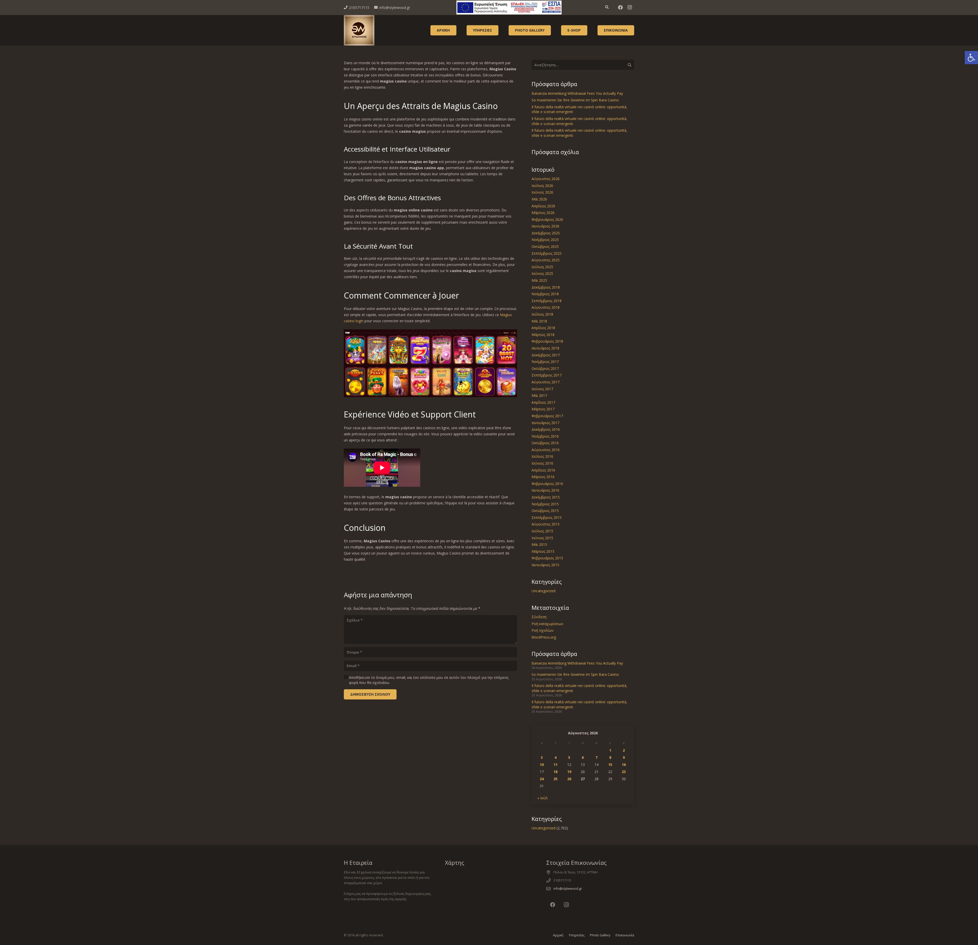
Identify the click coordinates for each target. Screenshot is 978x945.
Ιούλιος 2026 (542, 185)
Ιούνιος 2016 (542, 463)
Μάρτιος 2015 (543, 551)
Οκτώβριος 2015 (545, 510)
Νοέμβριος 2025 (545, 239)
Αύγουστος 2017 (546, 382)
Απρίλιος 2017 (543, 402)
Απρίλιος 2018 (543, 327)
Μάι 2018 (539, 321)
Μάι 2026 (539, 199)
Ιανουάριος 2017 (545, 422)
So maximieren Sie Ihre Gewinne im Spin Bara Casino (575, 100)
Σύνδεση (539, 616)
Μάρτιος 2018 (543, 334)
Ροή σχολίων (543, 630)
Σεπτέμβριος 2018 (547, 300)
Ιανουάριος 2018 (545, 348)
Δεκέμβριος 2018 (546, 287)
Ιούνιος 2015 (542, 537)
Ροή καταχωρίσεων (547, 623)
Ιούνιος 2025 (542, 273)
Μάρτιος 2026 (543, 212)
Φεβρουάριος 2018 (547, 341)
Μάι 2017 (539, 395)
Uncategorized (543, 590)
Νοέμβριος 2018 (545, 293)
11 (555, 764)
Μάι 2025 (539, 280)
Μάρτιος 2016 (543, 476)
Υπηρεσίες (577, 935)
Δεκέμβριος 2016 (546, 429)
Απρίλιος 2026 (543, 206)
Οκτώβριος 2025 (545, 246)
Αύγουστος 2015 (546, 524)
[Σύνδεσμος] (509, 8)
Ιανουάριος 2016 (545, 490)
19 (569, 771)
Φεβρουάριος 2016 (547, 483)
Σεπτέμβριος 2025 (547, 253)
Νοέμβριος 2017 (545, 361)
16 (624, 764)
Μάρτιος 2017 (543, 409)
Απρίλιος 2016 (543, 470)
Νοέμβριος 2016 (545, 436)
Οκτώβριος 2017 (545, 368)
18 (555, 771)
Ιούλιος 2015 (542, 531)
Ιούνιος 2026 (542, 192)
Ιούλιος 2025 (542, 266)
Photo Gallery (600, 935)
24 (542, 778)
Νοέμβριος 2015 (545, 504)
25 (555, 778)
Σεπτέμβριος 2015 (547, 517)
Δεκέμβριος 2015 (546, 497)
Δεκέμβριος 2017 (546, 355)
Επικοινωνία (625, 935)
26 (569, 778)
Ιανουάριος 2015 (545, 564)
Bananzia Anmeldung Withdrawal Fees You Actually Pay (577, 93)
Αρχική (558, 935)
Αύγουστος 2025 (546, 260)
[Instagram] (629, 7)
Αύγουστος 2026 (546, 178)
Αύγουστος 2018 (546, 307)
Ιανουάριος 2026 (545, 226)
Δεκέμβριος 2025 (546, 233)
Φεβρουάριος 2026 (547, 219)
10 (542, 764)
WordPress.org (544, 637)
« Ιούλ (542, 797)
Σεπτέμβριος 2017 (547, 375)
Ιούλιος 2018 (542, 314)
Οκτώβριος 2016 (545, 442)
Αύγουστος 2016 (546, 449)
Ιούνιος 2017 (542, 388)
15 (610, 764)
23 (624, 771)
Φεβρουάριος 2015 (547, 558)
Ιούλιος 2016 (542, 456)
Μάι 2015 (539, 544)
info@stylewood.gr (567, 888)
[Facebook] (620, 7)
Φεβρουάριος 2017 (547, 415)
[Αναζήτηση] (607, 7)
